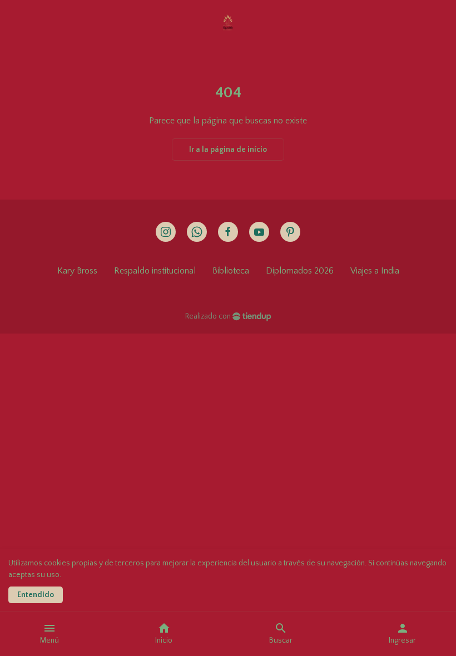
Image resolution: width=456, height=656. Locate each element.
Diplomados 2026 (300, 271)
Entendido (35, 594)
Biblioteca (230, 271)
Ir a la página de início (228, 149)
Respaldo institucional (155, 271)
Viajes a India (374, 271)
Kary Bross (77, 271)
